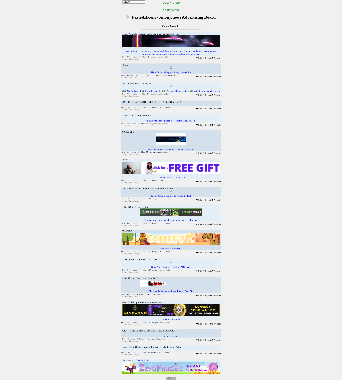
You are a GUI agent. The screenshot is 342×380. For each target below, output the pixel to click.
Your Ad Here (142, 360)
